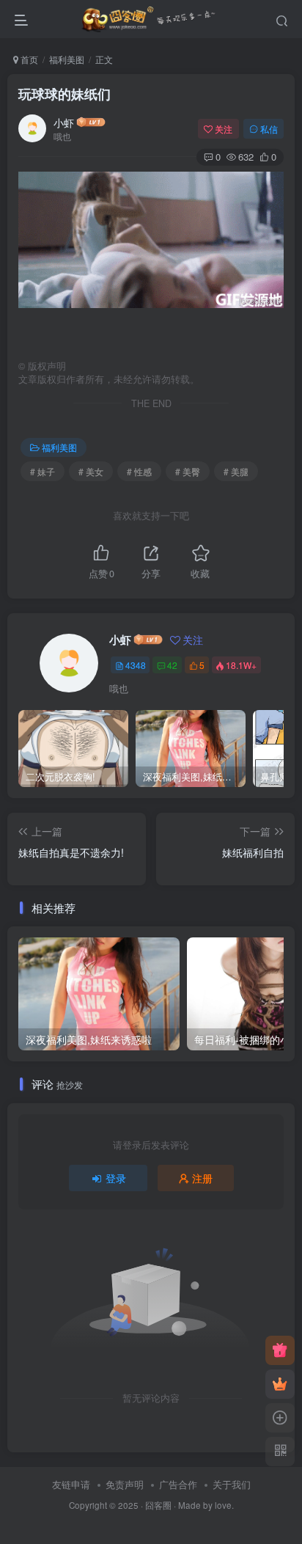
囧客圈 (158, 1505)
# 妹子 (42, 471)
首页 (28, 59)
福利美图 (66, 59)
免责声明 (125, 1484)
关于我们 (232, 1484)
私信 (269, 128)
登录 (116, 1178)
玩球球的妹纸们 (64, 93)
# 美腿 (236, 471)
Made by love (205, 1505)
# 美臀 (187, 471)
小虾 (64, 122)
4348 (135, 665)
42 (172, 665)
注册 (202, 1178)
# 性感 (139, 471)
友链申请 (71, 1484)
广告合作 (178, 1484)
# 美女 (90, 471)
